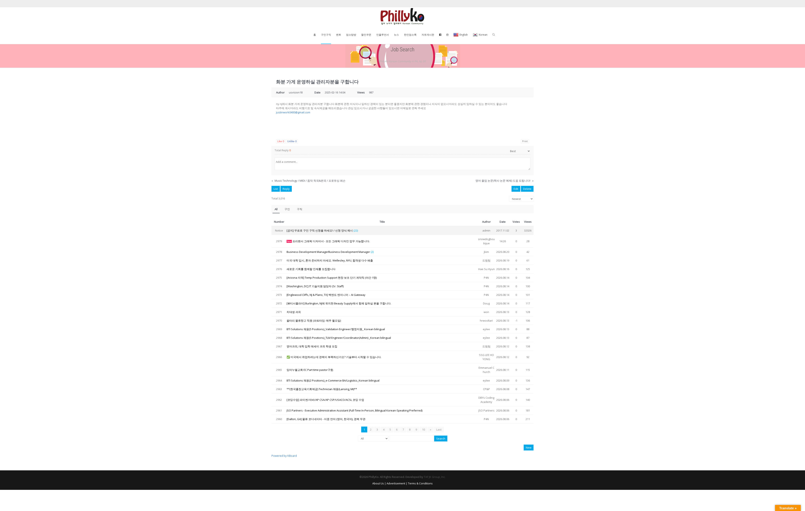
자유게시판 (428, 34)
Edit (516, 189)
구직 (299, 209)
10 (423, 429)
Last (438, 429)
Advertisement (396, 483)
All (276, 209)
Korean (483, 34)
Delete (527, 189)
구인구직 (326, 34)
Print (525, 141)
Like (280, 141)
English (464, 34)
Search (440, 438)
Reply (286, 189)
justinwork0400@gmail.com (293, 112)
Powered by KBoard (284, 456)
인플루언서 (382, 34)
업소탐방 (351, 34)
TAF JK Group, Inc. (434, 477)
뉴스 (396, 34)
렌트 (338, 34)
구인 (287, 209)
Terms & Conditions (420, 483)
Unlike (292, 141)
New (528, 447)
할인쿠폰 (366, 34)
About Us (378, 483)
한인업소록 (410, 34)
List (276, 189)
